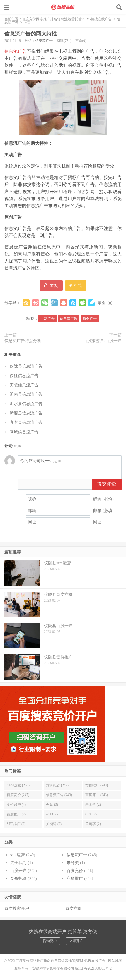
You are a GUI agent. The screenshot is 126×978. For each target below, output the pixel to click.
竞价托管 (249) (57, 785)
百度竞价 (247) (18, 795)
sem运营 (17, 855)
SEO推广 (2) (16, 824)
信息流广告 (44, 41)
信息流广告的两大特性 (30, 34)
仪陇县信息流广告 (26, 366)
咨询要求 (50, 941)
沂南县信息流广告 (26, 394)
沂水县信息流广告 (26, 404)
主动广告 (47, 319)
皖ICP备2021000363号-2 (93, 968)
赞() (54, 285)
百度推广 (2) (16, 814)
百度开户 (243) (96, 795)
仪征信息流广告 (24, 375)
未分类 (73, 863)
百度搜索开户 (16, 908)
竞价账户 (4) (16, 805)
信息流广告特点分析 (22, 341)
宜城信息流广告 (24, 432)
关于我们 (18, 863)
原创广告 (90, 319)
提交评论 (106, 483)
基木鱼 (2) (93, 805)
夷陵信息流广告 (24, 385)
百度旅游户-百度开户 (102, 341)
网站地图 (115, 961)
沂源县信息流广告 (26, 413)
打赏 (77, 285)
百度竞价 (75, 870)
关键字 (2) (93, 824)
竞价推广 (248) (96, 785)
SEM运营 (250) (18, 785)
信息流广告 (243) (59, 795)
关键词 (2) (54, 824)
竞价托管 (18, 878)
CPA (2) (91, 814)
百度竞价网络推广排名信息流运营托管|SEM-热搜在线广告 (63, 7)
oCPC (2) (52, 814)
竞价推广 (75, 878)
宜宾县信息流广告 (26, 422)
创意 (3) (52, 805)
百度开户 (18, 870)
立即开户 (76, 941)
